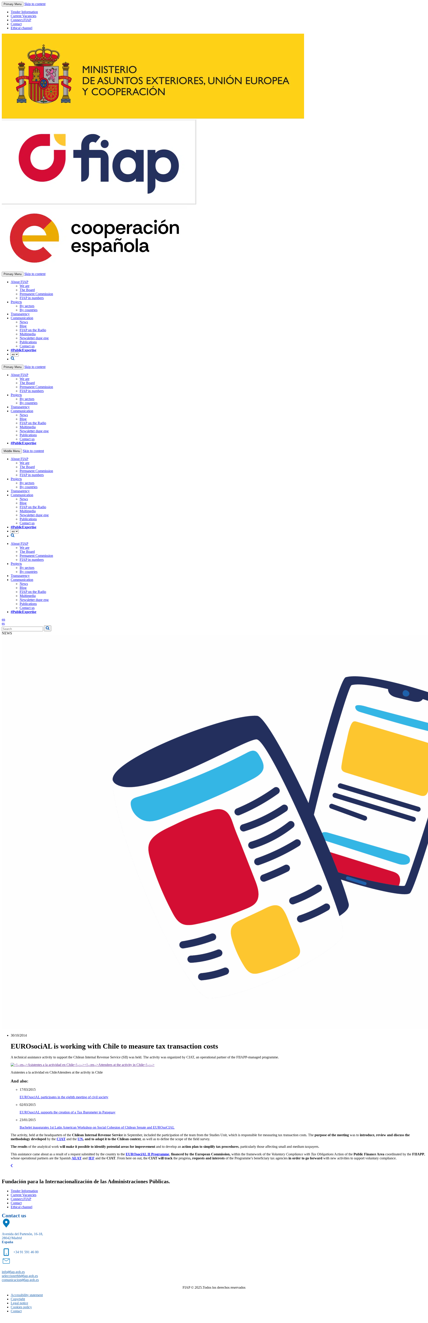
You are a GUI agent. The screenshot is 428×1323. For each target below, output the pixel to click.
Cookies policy (21, 1307)
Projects (16, 302)
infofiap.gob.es (13, 1272)
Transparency (20, 314)
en (3, 619)
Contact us (27, 346)
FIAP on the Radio (33, 330)
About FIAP (19, 282)
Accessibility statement (27, 1295)
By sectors (27, 306)
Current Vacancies (23, 16)
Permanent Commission (36, 294)
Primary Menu (13, 4)
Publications (28, 342)
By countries (28, 310)
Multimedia (28, 334)
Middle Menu (12, 451)
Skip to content (34, 4)
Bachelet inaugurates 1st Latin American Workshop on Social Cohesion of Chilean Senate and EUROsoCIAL (97, 1127)
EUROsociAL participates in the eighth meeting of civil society (64, 1097)
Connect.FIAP (21, 20)
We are (24, 286)
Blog (23, 326)
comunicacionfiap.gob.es (20, 1280)
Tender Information (24, 12)
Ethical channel (21, 28)
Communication (22, 318)
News (24, 322)
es (3, 623)
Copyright (18, 1299)
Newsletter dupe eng (34, 338)
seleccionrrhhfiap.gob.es (20, 1276)
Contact (16, 24)
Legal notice (19, 1303)
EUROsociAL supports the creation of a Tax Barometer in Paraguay (67, 1112)
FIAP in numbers (32, 298)
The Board (27, 290)
